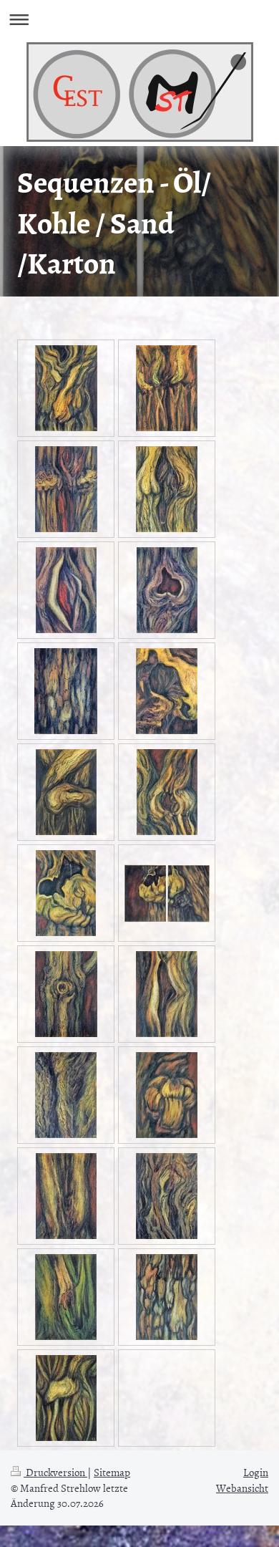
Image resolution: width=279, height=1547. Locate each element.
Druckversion (55, 1472)
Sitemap (112, 1472)
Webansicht (242, 1488)
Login (255, 1472)
